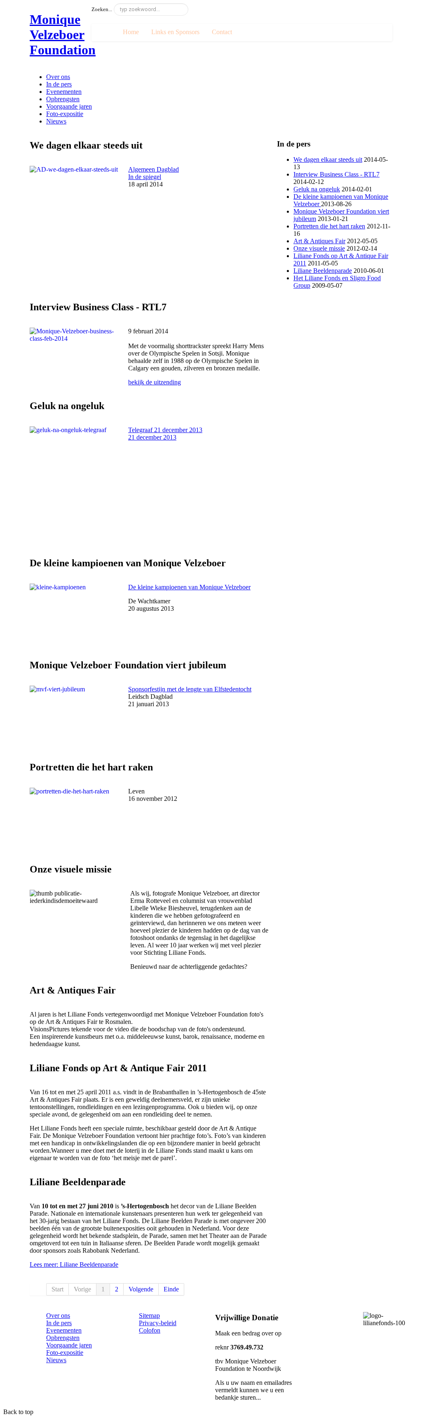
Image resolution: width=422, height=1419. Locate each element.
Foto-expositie (64, 113)
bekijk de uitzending (154, 382)
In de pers (59, 84)
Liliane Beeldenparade (322, 270)
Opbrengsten (63, 98)
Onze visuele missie (319, 248)
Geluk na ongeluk (316, 189)
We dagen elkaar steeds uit (327, 159)
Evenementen (64, 91)
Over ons (58, 76)
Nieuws (56, 121)
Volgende (141, 1289)
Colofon (149, 1330)
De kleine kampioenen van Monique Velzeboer (189, 587)
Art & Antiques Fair (319, 240)
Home (131, 31)
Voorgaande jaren (69, 106)
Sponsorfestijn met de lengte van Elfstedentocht (189, 689)
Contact (222, 31)
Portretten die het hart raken (329, 226)
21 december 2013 (152, 437)
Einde (171, 1289)
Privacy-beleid (157, 1322)
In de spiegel (153, 173)
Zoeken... (101, 9)
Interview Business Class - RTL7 (336, 174)
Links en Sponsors (175, 31)
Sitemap (149, 1315)
